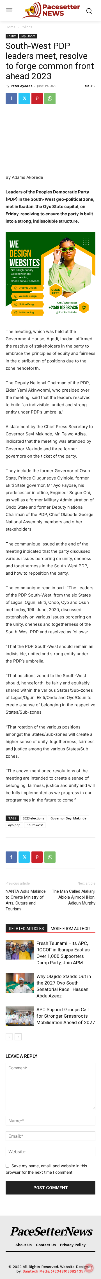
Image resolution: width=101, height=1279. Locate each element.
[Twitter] (24, 98)
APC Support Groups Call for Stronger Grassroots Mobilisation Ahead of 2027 (65, 1016)
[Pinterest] (37, 98)
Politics (26, 27)
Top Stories (28, 36)
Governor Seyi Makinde (68, 818)
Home (10, 27)
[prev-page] (9, 1036)
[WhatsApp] (50, 98)
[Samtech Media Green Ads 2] (50, 277)
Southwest (35, 825)
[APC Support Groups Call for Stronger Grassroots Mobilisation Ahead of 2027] (20, 1016)
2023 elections (33, 818)
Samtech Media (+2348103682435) (54, 1271)
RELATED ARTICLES (26, 928)
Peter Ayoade (22, 86)
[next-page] (18, 1036)
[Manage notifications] (89, 1268)
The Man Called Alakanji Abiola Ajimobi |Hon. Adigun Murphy (73, 897)
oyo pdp (14, 825)
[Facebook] (11, 98)
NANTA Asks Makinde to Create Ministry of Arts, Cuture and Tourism (26, 900)
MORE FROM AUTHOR (70, 928)
